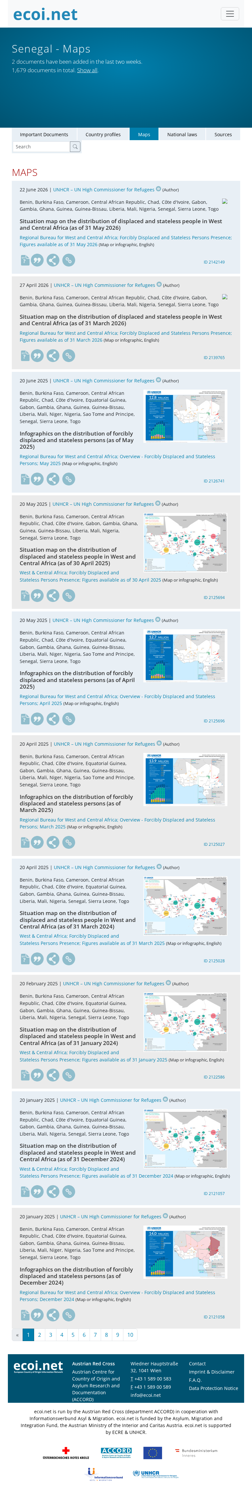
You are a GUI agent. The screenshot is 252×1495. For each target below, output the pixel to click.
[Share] (53, 260)
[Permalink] (68, 260)
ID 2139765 (214, 357)
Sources (223, 134)
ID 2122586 (214, 1077)
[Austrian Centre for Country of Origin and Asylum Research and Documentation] (116, 1452)
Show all (87, 70)
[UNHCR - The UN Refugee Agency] (155, 1474)
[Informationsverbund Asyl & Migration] (103, 1474)
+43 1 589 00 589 (152, 1387)
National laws (182, 134)
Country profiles (103, 134)
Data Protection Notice (213, 1388)
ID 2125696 (214, 721)
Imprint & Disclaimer (212, 1372)
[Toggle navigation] (230, 13)
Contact (197, 1363)
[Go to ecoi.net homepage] (45, 14)
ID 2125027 (214, 844)
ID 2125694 (214, 597)
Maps (144, 134)
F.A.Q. (195, 1380)
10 (130, 1334)
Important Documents (44, 134)
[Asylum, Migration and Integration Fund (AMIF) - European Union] (152, 1452)
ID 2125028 (214, 961)
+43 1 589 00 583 (153, 1379)
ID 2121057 (214, 1193)
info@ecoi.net (146, 1395)
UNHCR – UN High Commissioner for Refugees (104, 189)
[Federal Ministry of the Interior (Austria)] (196, 1452)
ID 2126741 (214, 481)
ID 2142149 (214, 262)
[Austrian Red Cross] (66, 1452)
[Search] (75, 146)
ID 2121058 (214, 1317)
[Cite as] (37, 260)
